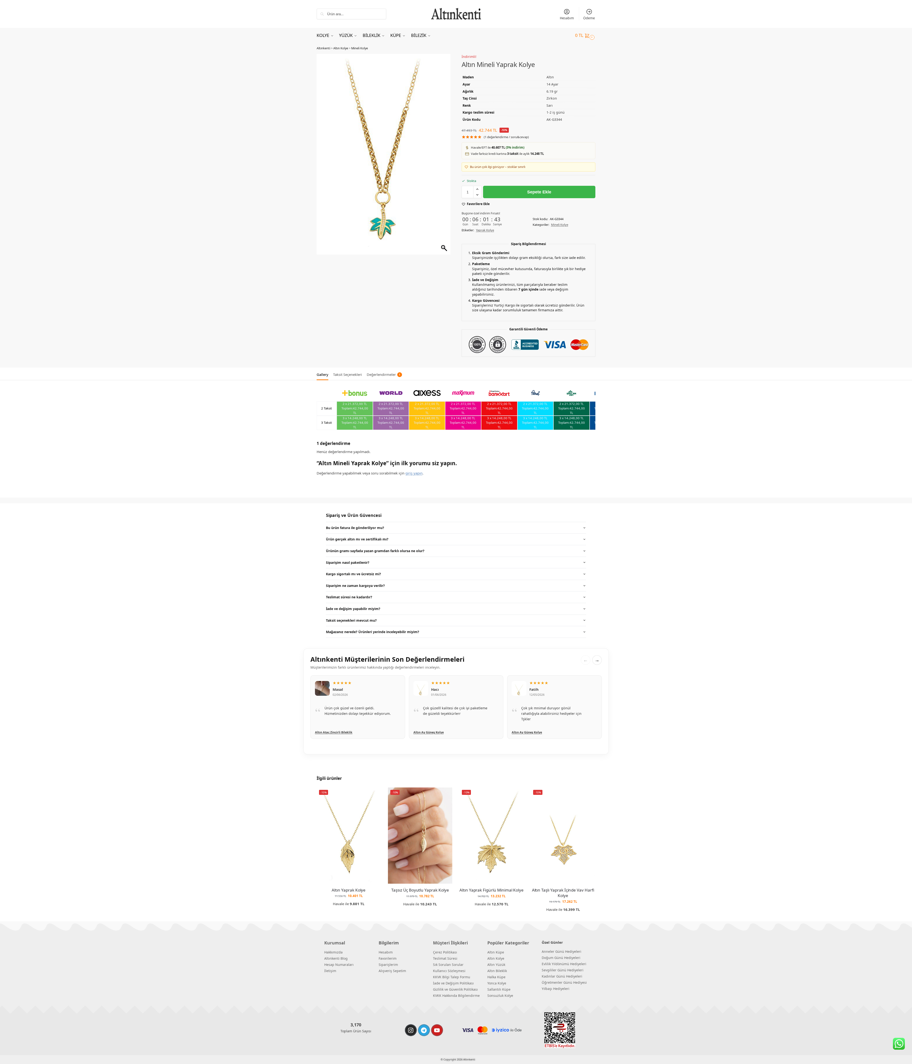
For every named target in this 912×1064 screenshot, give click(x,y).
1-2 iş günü (555, 112)
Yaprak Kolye (485, 230)
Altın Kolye (340, 48)
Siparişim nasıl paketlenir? (347, 562)
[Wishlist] (373, 794)
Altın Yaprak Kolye (349, 890)
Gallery (322, 374)
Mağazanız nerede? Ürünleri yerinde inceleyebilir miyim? (372, 632)
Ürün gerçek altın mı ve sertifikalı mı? (357, 539)
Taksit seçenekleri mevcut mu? (351, 620)
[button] (585, 35)
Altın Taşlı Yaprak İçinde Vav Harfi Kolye (563, 892)
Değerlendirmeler (383, 374)
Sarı (549, 105)
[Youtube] (437, 1030)
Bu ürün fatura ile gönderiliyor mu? (355, 527)
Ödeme (589, 18)
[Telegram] (424, 1030)
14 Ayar (552, 84)
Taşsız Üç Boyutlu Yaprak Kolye (420, 890)
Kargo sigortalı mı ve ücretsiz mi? (353, 574)
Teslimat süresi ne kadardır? (349, 597)
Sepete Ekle (539, 192)
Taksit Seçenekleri (347, 374)
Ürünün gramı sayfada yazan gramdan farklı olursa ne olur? (375, 551)
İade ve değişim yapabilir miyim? (353, 608)
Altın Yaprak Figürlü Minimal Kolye (491, 890)
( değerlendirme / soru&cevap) (506, 137)
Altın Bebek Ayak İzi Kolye (531, 732)
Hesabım (567, 18)
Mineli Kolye (359, 48)
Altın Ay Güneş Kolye (330, 732)
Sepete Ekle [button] (349, 911)
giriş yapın (414, 473)
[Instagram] (411, 1030)
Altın (550, 77)
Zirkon (551, 98)
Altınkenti (323, 48)
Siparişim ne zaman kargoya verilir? (355, 585)
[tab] (324, 374)
